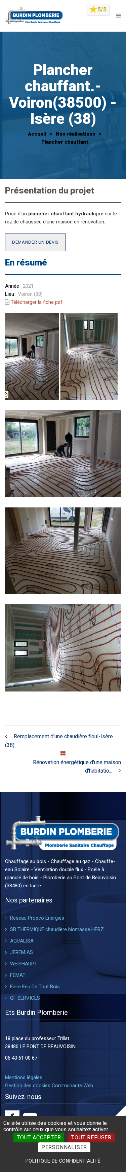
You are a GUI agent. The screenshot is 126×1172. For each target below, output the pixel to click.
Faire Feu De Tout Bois (35, 987)
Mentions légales (23, 1077)
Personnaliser (64, 1147)
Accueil (37, 134)
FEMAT (18, 975)
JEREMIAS (21, 952)
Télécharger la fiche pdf (36, 302)
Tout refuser (91, 1137)
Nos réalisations (75, 134)
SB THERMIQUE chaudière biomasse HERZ (57, 929)
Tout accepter (39, 1137)
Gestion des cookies (27, 1085)
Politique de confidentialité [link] (63, 1161)
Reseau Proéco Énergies (37, 918)
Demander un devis (35, 242)
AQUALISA (22, 941)
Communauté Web (72, 1085)
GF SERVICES (25, 998)
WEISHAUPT (23, 964)
